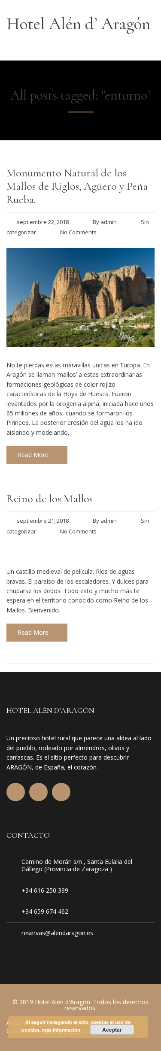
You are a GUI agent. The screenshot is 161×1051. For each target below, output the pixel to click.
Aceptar (112, 1029)
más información (61, 1030)
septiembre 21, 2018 (43, 520)
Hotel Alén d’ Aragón (78, 23)
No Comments (78, 232)
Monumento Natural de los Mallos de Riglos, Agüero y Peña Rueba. (77, 186)
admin (108, 222)
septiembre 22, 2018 (43, 222)
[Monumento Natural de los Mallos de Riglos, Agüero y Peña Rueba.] (80, 344)
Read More (33, 455)
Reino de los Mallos (49, 498)
